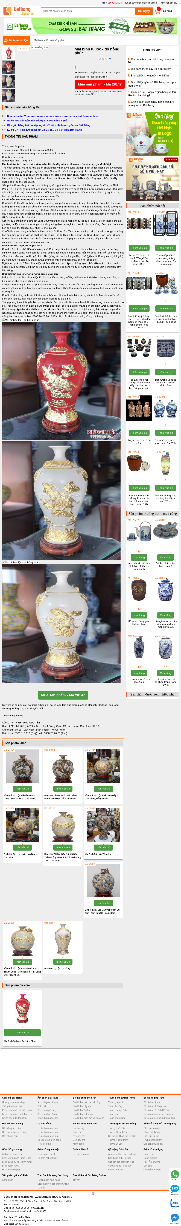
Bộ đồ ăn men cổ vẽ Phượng (158, 1114)
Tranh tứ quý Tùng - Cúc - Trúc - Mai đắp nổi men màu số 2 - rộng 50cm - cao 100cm (139, 322)
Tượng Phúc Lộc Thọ (119, 1128)
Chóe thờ (77, 1132)
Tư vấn (41, 1187)
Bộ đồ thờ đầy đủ (82, 1106)
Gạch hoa (148, 1154)
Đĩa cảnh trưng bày (153, 1143)
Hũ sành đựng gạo (11, 1169)
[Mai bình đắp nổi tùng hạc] (103, 825)
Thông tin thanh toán (12, 1106)
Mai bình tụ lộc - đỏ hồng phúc (20, 1041)
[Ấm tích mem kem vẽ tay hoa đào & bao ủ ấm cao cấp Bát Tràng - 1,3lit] (139, 476)
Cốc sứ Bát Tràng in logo (121, 1162)
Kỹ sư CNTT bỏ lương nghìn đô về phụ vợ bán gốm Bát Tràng (44, 129)
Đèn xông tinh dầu (11, 1128)
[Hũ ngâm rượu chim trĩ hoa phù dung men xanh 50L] (165, 601)
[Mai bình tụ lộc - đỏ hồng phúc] (32, 47)
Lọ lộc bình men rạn (47, 1132)
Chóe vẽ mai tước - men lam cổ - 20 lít (165, 442)
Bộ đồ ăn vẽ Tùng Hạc (155, 1106)
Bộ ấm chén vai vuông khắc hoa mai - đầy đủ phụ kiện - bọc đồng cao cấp (139, 384)
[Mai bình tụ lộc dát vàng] (62, 939)
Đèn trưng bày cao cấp (14, 1132)
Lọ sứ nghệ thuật (46, 1154)
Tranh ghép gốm (116, 1118)
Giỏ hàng (167, 11)
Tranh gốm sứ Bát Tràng (121, 1097)
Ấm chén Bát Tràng (47, 1097)
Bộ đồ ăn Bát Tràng (154, 1097)
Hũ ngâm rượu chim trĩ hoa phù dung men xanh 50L (165, 624)
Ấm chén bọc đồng (47, 1114)
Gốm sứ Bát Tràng (12, 1097)
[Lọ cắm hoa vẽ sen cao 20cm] (139, 659)
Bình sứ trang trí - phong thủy (160, 1123)
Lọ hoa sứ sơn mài (12, 1154)
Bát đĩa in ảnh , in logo (119, 1158)
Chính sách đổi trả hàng (14, 1118)
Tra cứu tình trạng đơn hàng (52, 1175)
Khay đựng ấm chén (47, 1118)
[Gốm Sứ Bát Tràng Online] (21, 11)
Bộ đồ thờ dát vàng (83, 1114)
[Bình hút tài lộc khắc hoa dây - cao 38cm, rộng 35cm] (103, 766)
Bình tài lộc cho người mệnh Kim (150, 75)
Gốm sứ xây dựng (153, 1149)
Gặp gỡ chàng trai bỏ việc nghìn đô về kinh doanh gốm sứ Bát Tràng (48, 125)
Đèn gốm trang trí (152, 1169)
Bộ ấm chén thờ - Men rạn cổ (165, 565)
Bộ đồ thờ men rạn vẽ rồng (86, 1102)
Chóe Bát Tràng (152, 1132)
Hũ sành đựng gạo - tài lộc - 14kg (139, 622)
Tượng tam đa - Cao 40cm (139, 442)
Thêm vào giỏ (22, 789)
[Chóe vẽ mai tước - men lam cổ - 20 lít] (165, 421)
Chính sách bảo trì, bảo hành (17, 1110)
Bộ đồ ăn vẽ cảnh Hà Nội (156, 1110)
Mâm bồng (78, 1143)
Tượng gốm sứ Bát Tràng (122, 1123)
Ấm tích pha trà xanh (48, 1102)
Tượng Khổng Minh (118, 1140)
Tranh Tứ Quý (115, 1106)
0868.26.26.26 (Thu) (55, 733)
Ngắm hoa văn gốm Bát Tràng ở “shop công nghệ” (37, 120)
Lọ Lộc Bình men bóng (49, 1140)
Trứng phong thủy (153, 1140)
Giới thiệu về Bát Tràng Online (53, 1183)
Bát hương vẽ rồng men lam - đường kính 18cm (165, 382)
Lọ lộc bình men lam (47, 1128)
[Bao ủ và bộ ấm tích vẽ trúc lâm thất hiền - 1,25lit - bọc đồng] (165, 296)
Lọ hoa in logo (115, 1169)
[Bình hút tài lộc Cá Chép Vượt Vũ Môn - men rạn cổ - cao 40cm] (103, 880)
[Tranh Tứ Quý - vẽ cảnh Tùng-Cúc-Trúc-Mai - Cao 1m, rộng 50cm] (139, 236)
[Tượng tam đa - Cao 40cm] (139, 421)
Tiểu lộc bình (44, 1143)
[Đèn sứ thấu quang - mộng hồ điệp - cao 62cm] (165, 476)
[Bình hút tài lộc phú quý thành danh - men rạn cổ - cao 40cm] (62, 766)
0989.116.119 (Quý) (26, 733)
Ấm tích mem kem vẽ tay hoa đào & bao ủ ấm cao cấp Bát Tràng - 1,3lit (139, 499)
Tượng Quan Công (117, 1132)
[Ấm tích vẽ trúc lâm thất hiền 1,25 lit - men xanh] (139, 543)
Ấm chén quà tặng (46, 1110)
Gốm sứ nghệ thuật (48, 1149)
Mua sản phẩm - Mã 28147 (100, 84)
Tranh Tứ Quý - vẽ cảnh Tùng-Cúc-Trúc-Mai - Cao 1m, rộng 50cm (139, 259)
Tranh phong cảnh (117, 1110)
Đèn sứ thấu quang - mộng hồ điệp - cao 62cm (165, 498)
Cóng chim (7, 1180)
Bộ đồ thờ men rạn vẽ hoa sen (88, 1118)
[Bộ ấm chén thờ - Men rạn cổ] (165, 543)
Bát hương (78, 1128)
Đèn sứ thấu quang (12, 1123)
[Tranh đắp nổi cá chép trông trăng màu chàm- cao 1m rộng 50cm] (165, 236)
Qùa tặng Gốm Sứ (118, 1149)
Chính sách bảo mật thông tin (17, 1114)
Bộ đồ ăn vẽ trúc (152, 1102)
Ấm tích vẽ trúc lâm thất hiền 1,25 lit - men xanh (139, 566)
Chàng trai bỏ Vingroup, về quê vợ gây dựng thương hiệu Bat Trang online (52, 116)
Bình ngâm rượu (10, 1165)
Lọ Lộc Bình (44, 1123)
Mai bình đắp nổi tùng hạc (98, 854)
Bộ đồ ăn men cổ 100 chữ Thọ (159, 1118)
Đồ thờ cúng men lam (85, 1123)
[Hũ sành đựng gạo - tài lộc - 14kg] (139, 601)
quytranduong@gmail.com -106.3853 (28, 1211)
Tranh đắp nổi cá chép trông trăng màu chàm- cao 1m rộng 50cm (166, 259)
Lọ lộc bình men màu (48, 1136)
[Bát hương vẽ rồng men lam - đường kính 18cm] (165, 360)
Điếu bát (41, 1106)
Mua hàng (139, 557)
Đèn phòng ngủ (9, 1136)
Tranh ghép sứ (115, 1102)
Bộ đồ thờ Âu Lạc (82, 1110)
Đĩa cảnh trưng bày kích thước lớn (151, 68)
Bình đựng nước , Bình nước (17, 1162)
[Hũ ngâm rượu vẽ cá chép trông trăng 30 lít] (165, 659)
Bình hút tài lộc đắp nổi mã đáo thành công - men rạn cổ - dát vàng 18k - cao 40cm (62, 857)
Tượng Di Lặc (115, 1143)
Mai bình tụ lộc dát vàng (57, 968)
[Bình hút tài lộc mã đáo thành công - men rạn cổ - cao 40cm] (22, 766)
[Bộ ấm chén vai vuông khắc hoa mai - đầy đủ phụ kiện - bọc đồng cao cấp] (139, 360)
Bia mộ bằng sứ (81, 1154)
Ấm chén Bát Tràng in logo (122, 1154)
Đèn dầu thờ (79, 1140)
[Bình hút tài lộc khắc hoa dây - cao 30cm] (22, 825)
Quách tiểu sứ (80, 1149)
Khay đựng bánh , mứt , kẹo (16, 1158)
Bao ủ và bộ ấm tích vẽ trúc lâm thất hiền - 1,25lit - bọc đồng (165, 319)
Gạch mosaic (150, 1158)
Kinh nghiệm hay (169, 3)
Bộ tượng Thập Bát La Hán (122, 1136)
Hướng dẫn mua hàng (13, 1102)
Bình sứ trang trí (152, 1128)
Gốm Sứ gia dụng (12, 1149)
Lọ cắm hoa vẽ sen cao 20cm (139, 680)
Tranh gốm (113, 1114)
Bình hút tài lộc (151, 1136)
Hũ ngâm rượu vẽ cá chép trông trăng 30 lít (166, 682)
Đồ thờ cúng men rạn (84, 1097)
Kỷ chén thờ (79, 1136)
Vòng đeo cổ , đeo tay (119, 1165)
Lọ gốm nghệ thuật (47, 1158)
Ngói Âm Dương (152, 1162)
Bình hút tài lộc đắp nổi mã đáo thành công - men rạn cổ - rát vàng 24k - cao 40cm (22, 971)
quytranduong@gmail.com (144, 3)
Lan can (148, 1165)
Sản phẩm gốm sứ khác (15, 1175)
